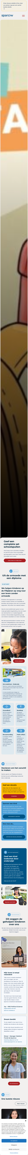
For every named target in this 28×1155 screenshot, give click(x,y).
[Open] (23, 15)
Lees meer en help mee (14, 560)
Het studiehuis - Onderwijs (11, 684)
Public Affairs (21, 734)
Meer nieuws (20, 1103)
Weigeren (14, 1145)
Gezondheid (6, 710)
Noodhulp (20, 710)
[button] (25, 1121)
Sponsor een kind (10, 902)
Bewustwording (8, 734)
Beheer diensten (13, 1136)
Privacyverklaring (14, 1152)
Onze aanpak (19, 661)
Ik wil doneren (14, 1083)
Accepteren (14, 1140)
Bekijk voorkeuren (14, 1149)
